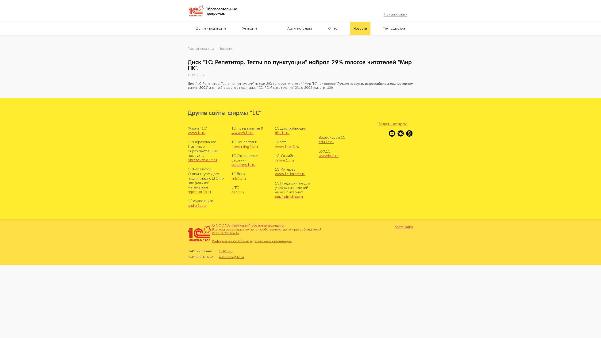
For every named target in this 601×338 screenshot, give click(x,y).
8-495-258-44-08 (201, 251)
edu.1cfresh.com (289, 196)
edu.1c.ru (326, 142)
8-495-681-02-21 (201, 257)
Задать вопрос (393, 124)
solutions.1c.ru (243, 164)
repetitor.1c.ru (199, 191)
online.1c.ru (284, 160)
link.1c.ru (238, 178)
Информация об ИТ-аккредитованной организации (252, 241)
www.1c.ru (196, 133)
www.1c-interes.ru (290, 174)
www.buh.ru (329, 156)
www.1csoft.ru (287, 146)
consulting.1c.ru (244, 146)
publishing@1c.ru (231, 257)
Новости (225, 49)
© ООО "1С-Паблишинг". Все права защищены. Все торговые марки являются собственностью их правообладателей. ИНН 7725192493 (267, 229)
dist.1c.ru (282, 133)
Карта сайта (404, 227)
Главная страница (201, 49)
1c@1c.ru (225, 251)
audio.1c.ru (197, 205)
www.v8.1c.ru (242, 133)
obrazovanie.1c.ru (202, 160)
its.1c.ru (237, 192)
